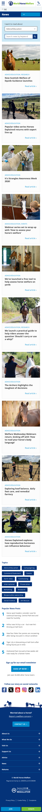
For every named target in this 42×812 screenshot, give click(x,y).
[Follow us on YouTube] (17, 689)
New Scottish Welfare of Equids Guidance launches (18, 79)
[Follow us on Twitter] (11, 689)
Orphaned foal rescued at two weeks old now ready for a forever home (22, 652)
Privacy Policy (10, 800)
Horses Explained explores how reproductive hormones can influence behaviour (20, 543)
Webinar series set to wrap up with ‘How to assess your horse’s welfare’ (20, 230)
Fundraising (23, 579)
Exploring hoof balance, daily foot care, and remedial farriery (20, 491)
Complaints (32, 800)
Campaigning (29, 568)
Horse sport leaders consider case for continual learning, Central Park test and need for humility (22, 615)
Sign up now (20, 669)
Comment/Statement (12, 573)
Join (10, 809)
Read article (30, 86)
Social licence (9, 600)
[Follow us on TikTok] (31, 689)
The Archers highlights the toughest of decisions (19, 386)
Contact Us (20, 724)
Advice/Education (12, 74)
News (5, 14)
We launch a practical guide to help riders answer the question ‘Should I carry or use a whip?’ (21, 335)
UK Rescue (25, 600)
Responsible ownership (13, 595)
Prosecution (25, 584)
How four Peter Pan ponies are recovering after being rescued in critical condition (23, 634)
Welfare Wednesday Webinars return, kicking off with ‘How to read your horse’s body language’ (20, 438)
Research (25, 74)
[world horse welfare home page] (21, 3)
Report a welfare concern (20, 716)
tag (5, 9)
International (9, 584)
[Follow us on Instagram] (24, 689)
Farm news (8, 579)
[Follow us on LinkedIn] (37, 689)
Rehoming (8, 589)
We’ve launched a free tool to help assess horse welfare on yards (20, 281)
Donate (31, 809)
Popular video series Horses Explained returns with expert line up (20, 129)
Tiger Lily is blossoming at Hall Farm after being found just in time (23, 643)
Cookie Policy (22, 800)
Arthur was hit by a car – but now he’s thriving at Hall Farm (21, 625)
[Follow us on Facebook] (4, 689)
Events (24, 224)
